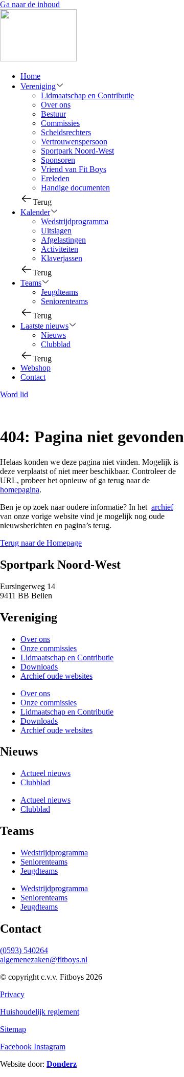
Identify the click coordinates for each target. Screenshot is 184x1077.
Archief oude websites (56, 676)
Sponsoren (58, 160)
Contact (32, 377)
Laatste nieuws (44, 325)
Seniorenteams (64, 301)
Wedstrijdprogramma (74, 221)
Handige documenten (75, 187)
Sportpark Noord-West (77, 150)
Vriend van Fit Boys (73, 169)
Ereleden (55, 178)
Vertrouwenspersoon (74, 141)
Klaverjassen (61, 258)
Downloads (39, 666)
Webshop (35, 367)
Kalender (35, 212)
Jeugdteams (59, 292)
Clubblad (56, 344)
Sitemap (13, 1029)
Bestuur (53, 114)
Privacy (12, 994)
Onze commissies (48, 648)
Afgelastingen (63, 239)
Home (30, 76)
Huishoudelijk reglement (39, 1011)
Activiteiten (59, 249)
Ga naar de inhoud (30, 4)
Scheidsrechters (66, 132)
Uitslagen (56, 230)
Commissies (60, 123)
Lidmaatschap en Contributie (87, 95)
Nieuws (53, 335)
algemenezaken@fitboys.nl (43, 959)
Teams (30, 282)
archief (162, 507)
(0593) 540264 (24, 950)
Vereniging (38, 86)
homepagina (19, 489)
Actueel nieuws (45, 773)
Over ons (56, 104)
